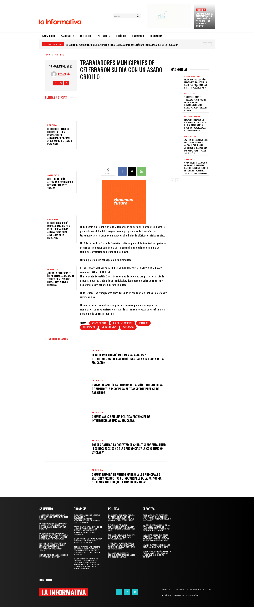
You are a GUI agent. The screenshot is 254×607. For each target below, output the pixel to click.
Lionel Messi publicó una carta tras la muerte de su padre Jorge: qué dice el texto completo (157, 554)
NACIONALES (190, 136)
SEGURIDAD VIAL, (192, 76)
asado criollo (99, 323)
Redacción (64, 74)
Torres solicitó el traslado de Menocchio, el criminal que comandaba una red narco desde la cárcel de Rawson (195, 103)
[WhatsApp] (141, 171)
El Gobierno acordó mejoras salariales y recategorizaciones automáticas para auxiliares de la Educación (58, 230)
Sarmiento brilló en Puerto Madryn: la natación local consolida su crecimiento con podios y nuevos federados (156, 538)
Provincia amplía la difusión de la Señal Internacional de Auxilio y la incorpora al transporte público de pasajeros (128, 389)
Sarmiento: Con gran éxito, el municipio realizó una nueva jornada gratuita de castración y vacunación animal (52, 547)
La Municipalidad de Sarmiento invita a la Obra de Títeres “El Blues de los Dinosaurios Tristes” (204, 19)
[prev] (205, 44)
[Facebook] (55, 83)
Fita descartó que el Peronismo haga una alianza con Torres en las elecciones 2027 (121, 528)
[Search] (138, 16)
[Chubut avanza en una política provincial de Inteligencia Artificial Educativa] (67, 417)
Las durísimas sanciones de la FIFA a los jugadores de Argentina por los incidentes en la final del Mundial (156, 528)
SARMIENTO (201, 10)
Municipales (89, 327)
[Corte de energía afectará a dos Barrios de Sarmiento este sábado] (61, 162)
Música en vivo (109, 327)
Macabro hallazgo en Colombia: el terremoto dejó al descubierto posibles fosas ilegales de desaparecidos (195, 125)
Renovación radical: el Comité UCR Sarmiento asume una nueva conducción (121, 537)
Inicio (48, 54)
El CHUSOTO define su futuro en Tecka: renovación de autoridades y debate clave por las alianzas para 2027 (59, 136)
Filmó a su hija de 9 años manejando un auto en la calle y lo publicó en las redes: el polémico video (195, 83)
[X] (66, 83)
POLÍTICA (52, 125)
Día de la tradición (122, 323)
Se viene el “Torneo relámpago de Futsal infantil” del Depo (156, 546)
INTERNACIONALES (193, 116)
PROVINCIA (60, 54)
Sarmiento (128, 327)
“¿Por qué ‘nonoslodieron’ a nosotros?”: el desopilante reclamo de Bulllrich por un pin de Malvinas (121, 546)
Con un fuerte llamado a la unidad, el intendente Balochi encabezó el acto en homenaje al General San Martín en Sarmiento (196, 168)
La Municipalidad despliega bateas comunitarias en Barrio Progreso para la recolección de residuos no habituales (53, 536)
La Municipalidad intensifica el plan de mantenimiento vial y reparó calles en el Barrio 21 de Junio (53, 526)
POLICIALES (189, 94)
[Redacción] (54, 74)
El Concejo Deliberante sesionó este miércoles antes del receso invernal (121, 555)
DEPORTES (52, 269)
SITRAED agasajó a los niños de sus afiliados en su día (53, 556)
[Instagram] (60, 83)
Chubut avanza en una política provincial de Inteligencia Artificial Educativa (121, 418)
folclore (143, 323)
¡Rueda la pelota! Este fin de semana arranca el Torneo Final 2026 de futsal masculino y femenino (117, 45)
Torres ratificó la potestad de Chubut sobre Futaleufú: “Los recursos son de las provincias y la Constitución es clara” (129, 448)
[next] (210, 44)
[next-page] (177, 180)
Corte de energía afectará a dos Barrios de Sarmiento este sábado (60, 183)
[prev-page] (172, 180)
